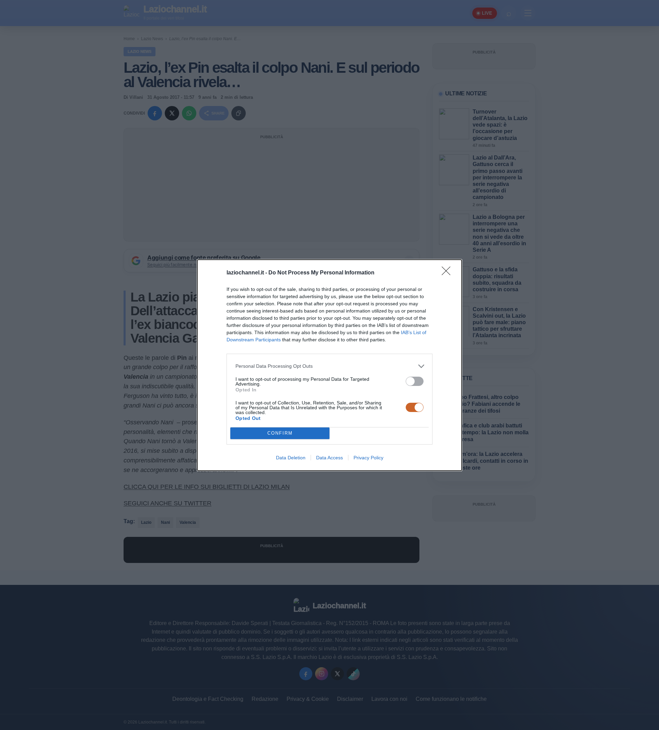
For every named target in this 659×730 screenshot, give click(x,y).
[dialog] (329, 365)
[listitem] (329, 366)
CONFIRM (280, 433)
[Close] (448, 273)
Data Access (329, 457)
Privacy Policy (368, 457)
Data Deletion (290, 457)
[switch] (415, 381)
